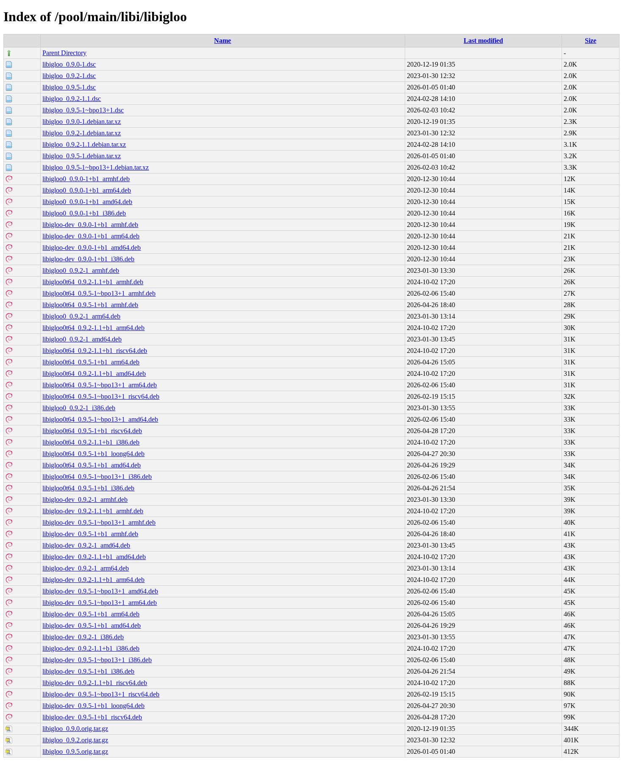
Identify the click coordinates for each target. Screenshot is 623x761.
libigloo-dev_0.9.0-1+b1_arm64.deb (90, 236)
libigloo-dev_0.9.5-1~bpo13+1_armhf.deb (99, 522)
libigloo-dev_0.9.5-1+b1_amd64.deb (91, 625)
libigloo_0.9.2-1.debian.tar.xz (81, 133)
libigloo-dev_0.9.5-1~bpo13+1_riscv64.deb (100, 694)
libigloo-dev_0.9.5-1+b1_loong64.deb (93, 705)
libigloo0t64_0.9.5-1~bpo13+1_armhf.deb (99, 293)
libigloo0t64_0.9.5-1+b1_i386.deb (88, 488)
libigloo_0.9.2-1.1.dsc (71, 98)
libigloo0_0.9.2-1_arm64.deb (81, 316)
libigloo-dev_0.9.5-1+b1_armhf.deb (90, 533)
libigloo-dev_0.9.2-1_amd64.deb (86, 545)
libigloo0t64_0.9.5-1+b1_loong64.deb (93, 453)
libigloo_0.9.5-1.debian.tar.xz (81, 155)
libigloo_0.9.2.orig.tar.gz (75, 740)
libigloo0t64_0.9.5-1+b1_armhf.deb (90, 304)
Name (222, 40)
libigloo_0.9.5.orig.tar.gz (75, 751)
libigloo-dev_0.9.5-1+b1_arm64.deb (90, 614)
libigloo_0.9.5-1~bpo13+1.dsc (83, 110)
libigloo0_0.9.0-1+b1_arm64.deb (86, 190)
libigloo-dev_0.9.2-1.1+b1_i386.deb (90, 648)
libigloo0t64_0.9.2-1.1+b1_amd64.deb (94, 373)
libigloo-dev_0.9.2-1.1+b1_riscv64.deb (94, 682)
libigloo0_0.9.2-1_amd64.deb (82, 339)
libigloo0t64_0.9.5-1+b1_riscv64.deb (92, 430)
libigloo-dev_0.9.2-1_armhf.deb (85, 499)
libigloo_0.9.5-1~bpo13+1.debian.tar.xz (95, 167)
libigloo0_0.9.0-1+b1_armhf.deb (86, 178)
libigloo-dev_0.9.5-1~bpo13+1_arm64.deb (99, 602)
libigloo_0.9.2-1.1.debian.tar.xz (84, 144)
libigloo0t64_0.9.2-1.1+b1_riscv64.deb (94, 350)
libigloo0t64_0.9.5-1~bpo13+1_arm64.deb (99, 385)
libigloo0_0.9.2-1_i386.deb (78, 407)
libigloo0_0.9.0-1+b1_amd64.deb (87, 201)
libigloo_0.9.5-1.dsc (69, 87)
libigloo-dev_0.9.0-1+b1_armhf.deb (90, 224)
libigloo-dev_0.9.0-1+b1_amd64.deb (91, 247)
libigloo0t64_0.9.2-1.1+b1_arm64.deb (93, 327)
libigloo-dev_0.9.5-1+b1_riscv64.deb (92, 717)
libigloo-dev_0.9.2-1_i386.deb (83, 637)
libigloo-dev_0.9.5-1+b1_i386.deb (88, 671)
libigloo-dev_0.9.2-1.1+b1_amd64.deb (94, 556)
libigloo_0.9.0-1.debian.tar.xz (81, 121)
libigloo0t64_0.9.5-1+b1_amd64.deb (91, 465)
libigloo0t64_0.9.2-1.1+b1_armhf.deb (92, 281)
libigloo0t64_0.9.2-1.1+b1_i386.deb (90, 442)
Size (590, 40)
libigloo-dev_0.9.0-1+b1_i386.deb (88, 259)
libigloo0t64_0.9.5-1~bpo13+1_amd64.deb (100, 419)
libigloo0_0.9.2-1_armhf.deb (80, 270)
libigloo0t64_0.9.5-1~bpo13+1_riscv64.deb (100, 396)
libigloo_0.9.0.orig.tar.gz (75, 728)
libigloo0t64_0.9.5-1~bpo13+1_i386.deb (97, 476)
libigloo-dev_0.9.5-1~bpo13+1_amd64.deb (100, 591)
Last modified (483, 40)
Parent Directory (64, 52)
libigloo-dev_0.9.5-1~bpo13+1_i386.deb (97, 659)
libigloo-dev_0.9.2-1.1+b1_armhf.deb (92, 511)
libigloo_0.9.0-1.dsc (69, 64)
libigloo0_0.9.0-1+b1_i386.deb (84, 213)
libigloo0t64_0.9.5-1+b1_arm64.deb (90, 362)
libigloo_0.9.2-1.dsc (69, 75)
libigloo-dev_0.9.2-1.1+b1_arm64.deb (93, 579)
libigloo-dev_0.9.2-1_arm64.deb (85, 568)
